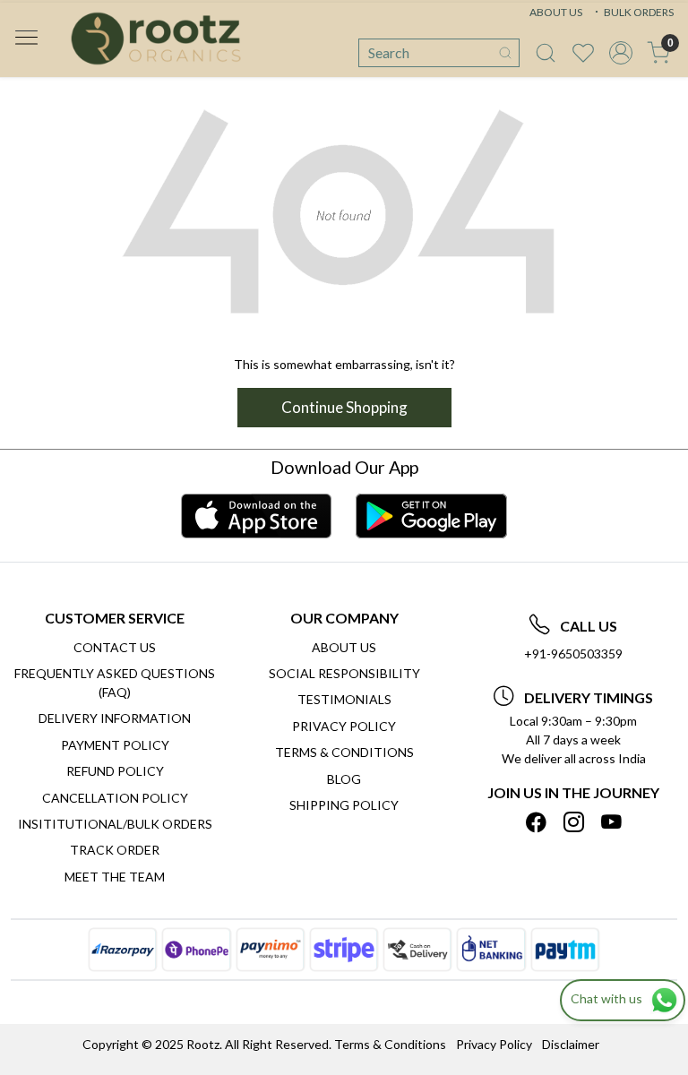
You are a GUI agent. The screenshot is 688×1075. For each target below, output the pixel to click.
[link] (545, 52)
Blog (344, 779)
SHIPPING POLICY (344, 805)
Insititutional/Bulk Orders (115, 823)
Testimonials (344, 699)
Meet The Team (114, 876)
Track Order (114, 849)
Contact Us (114, 647)
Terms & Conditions (344, 752)
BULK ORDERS (638, 12)
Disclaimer (570, 1044)
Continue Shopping (344, 407)
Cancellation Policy (115, 797)
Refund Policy (115, 770)
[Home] (155, 38)
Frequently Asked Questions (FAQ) (114, 683)
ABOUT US (555, 12)
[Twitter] (574, 822)
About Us (344, 647)
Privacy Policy (344, 726)
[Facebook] (536, 822)
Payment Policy (115, 744)
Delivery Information (115, 718)
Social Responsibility (344, 673)
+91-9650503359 (573, 653)
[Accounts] (621, 52)
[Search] (505, 53)
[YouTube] (611, 822)
